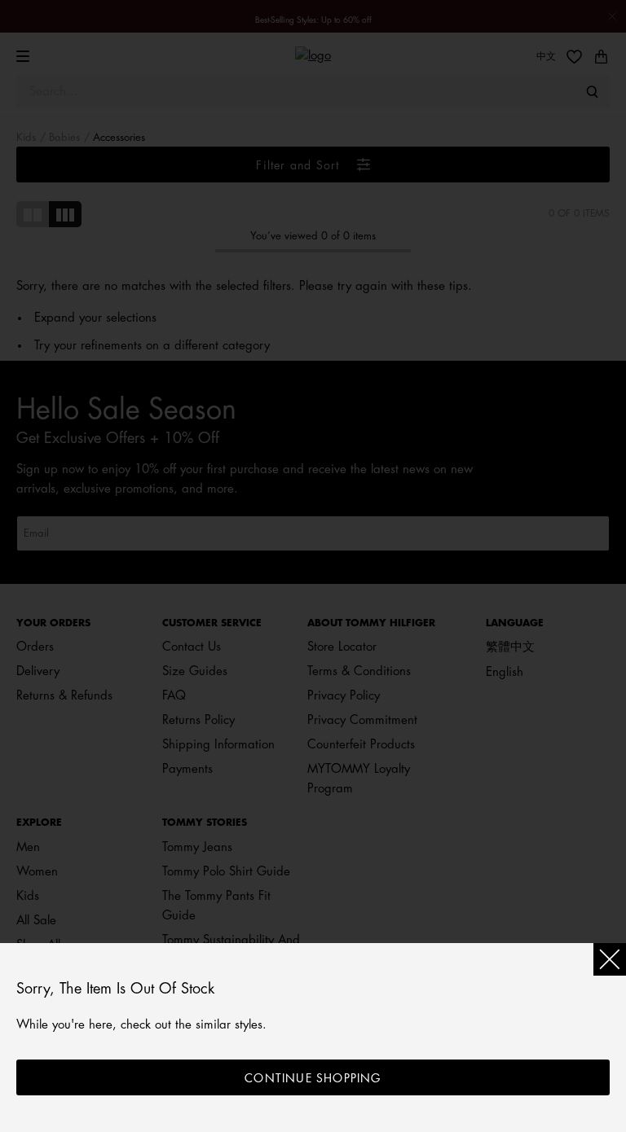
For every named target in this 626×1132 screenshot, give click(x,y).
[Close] (609, 959)
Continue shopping (313, 1078)
